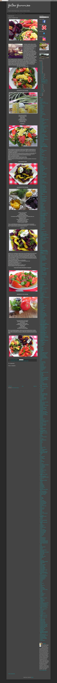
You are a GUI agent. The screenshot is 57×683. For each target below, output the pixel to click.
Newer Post (10, 386)
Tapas (41, 584)
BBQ (41, 148)
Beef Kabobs (42, 156)
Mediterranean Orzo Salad (44, 412)
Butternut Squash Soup (43, 192)
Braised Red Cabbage (43, 176)
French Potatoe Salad (43, 305)
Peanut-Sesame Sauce (43, 449)
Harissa (41, 351)
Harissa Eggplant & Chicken (44, 352)
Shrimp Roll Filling (42, 532)
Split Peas (41, 555)
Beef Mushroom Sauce (43, 157)
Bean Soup (41, 152)
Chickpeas (41, 227)
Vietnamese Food (42, 623)
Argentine (41, 112)
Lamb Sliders (42, 375)
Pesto (41, 454)
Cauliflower (41, 205)
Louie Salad (42, 396)
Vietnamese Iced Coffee (43, 625)
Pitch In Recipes (42, 458)
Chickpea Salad (42, 225)
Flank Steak (42, 303)
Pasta (41, 446)
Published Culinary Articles (12, 13)
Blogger (32, 677)
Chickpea (41, 223)
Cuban (41, 262)
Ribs (40, 495)
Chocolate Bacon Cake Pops (44, 234)
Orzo (41, 437)
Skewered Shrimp (42, 539)
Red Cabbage (42, 486)
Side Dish (41, 535)
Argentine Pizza (42, 113)
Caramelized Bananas (43, 200)
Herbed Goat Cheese (43, 355)
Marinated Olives (42, 408)
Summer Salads (42, 566)
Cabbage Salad (42, 194)
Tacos (41, 582)
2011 (41, 95)
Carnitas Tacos (42, 203)
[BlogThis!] (20, 359)
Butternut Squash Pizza (43, 191)
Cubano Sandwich (42, 267)
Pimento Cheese (42, 456)
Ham (41, 346)
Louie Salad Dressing (43, 397)
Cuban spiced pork (43, 265)
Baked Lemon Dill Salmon (43, 136)
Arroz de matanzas (43, 114)
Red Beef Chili (42, 485)
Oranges (41, 435)
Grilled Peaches (42, 331)
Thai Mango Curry (42, 593)
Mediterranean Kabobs (43, 411)
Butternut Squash (42, 190)
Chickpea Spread (42, 226)
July (41, 84)
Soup (41, 544)
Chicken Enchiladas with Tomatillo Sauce (43, 215)
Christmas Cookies (43, 238)
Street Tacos (42, 560)
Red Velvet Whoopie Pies (43, 492)
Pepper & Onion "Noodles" (44, 451)
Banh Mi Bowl (42, 141)
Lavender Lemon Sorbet (43, 378)
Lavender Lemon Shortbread (44, 377)
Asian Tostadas (42, 123)
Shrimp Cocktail (42, 529)
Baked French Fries (43, 135)
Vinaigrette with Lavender (43, 626)
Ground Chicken (42, 344)
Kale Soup (41, 374)
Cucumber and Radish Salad (44, 268)
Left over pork (42, 380)
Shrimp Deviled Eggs (43, 530)
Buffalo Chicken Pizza (43, 187)
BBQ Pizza (41, 149)
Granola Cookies (42, 316)
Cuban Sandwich (42, 264)
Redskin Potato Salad (43, 493)
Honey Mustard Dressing (43, 356)
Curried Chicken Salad (43, 273)
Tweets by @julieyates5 (11, 673)
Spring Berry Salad (43, 556)
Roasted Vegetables (43, 503)
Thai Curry (41, 592)
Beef (41, 155)
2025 (41, 63)
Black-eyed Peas (42, 172)
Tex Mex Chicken (42, 588)
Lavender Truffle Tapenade (44, 379)
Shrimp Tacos (42, 534)
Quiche (41, 479)
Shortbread (41, 526)
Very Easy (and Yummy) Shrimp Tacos (44, 81)
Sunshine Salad (42, 568)
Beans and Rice (42, 154)
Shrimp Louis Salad (43, 531)
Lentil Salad (42, 390)
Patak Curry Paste (42, 447)
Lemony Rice (42, 389)
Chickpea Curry (42, 224)
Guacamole (41, 345)
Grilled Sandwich (42, 339)
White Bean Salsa (42, 629)
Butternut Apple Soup (43, 189)
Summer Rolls (42, 565)
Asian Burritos (42, 118)
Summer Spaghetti (42, 567)
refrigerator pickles (42, 494)
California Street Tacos (43, 198)
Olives (41, 434)
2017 (41, 69)
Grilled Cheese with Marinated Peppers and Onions (44, 324)
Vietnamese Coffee (43, 622)
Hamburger (41, 349)
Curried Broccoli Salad (43, 272)
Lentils (41, 392)
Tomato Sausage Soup (43, 608)
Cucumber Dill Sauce (43, 269)
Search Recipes (19, 13)
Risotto (41, 499)
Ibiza (41, 360)
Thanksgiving (42, 594)
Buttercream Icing (42, 188)
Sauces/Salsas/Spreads (43, 520)
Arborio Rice (42, 111)
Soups (41, 545)
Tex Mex (41, 586)
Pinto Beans (42, 457)
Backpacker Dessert (43, 132)
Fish (40, 302)
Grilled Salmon (42, 338)
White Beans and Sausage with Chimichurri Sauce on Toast (44, 632)
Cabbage (41, 193)
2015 (41, 71)
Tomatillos (41, 601)
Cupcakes (41, 271)
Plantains (41, 460)
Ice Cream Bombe (42, 361)
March (42, 89)
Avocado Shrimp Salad (43, 131)
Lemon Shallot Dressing (43, 383)
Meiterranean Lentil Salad (43, 414)
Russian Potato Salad (43, 505)
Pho (40, 455)
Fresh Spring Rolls (42, 307)
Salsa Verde (42, 515)
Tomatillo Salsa (42, 599)
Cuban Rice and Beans (43, 263)
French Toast (42, 306)
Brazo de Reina (42, 177)
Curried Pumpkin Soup (43, 274)
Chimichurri (41, 232)
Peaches (41, 448)
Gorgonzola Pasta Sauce (43, 315)
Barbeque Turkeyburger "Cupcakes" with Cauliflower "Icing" (44, 146)
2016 (41, 70)
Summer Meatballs (43, 564)
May (42, 86)
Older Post (35, 386)
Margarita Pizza (42, 404)
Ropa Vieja (41, 504)
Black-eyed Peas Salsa (43, 173)
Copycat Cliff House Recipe (44, 253)
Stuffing (41, 563)
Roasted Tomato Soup (43, 502)
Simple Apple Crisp (43, 537)
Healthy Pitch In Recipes (43, 353)
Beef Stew (41, 158)
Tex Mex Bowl (42, 587)
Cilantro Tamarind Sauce (43, 241)
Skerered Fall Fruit (42, 538)
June (42, 85)
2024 (41, 64)
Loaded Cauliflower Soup (43, 393)
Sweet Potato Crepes (43, 574)
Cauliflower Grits (42, 206)
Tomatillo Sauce (42, 600)
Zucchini (41, 639)
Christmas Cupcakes (43, 239)
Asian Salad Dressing (43, 122)
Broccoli (41, 178)
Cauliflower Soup (42, 207)
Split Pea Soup (42, 554)
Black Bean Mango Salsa (43, 168)
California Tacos (42, 199)
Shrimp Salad (42, 533)
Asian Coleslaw (42, 120)
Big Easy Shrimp (42, 166)
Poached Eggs (42, 461)
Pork (41, 462)
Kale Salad (41, 373)
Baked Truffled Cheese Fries (44, 139)
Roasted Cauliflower (43, 501)
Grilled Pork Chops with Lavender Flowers (43, 332)
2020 (41, 65)
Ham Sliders (42, 347)
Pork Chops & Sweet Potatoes (44, 464)
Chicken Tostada (42, 222)
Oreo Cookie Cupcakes (43, 436)
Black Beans (42, 170)
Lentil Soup (41, 391)
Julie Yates (44, 643)
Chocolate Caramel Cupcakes (44, 237)
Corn (41, 254)
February (42, 90)
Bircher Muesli (42, 167)
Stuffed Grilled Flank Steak (44, 561)
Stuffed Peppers (42, 562)
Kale (40, 371)
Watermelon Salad (42, 627)
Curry (41, 275)
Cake (41, 195)
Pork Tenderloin (42, 465)
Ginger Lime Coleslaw (43, 313)
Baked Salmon (42, 138)
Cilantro (41, 240)
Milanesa (41, 416)
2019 (41, 66)
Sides (41, 536)
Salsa (41, 514)
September (42, 77)
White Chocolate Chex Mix (44, 635)
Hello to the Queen (43, 354)
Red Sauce (41, 488)
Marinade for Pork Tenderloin (44, 405)
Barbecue (41, 142)
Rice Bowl (41, 497)
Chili (40, 230)
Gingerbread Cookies (43, 314)
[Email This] (19, 359)
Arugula (41, 115)
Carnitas (41, 202)
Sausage (41, 521)
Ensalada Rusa (42, 296)
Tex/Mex (41, 590)
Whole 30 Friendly (42, 636)
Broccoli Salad (42, 179)
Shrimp (41, 528)
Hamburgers (42, 350)
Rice (40, 496)
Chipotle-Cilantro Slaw (43, 233)
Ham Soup (41, 348)
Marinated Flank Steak (43, 407)
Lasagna (41, 376)
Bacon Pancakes (42, 134)
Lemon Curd (42, 382)
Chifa (41, 228)
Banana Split (42, 140)
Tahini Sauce (42, 583)
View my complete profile (42, 670)
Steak (41, 558)
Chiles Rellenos (42, 229)
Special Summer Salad (44, 79)
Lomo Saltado (42, 395)
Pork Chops (42, 463)
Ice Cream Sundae (43, 362)
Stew (41, 559)
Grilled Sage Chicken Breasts (44, 337)
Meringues (41, 415)
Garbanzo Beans (42, 310)
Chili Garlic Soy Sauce (43, 231)
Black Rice (41, 171)
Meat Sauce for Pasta (43, 409)
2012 (41, 94)
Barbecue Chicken (42, 143)
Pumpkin (41, 473)
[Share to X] (21, 359)
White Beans (42, 630)
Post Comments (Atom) (15, 387)
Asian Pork (41, 121)
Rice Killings (42, 498)
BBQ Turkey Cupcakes (43, 150)
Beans (41, 153)
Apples (41, 110)
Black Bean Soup (42, 169)
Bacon (41, 133)
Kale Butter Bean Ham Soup (44, 372)
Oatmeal (41, 427)
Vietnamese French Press (44, 624)
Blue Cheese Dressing (43, 174)
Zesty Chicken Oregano (43, 638)
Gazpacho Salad (42, 312)
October (42, 76)
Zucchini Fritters (42, 640)
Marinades (41, 406)
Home (24, 13)
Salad (41, 506)
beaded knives (42, 151)
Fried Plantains (42, 308)
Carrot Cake (42, 204)
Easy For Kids (42, 283)
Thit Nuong (41, 595)
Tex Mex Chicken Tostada (43, 589)
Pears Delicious (42, 450)
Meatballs (41, 410)
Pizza (41, 459)
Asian (41, 117)
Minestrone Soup (42, 418)
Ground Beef (42, 343)
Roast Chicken (42, 500)
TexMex (41, 591)
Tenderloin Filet (42, 585)
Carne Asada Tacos (43, 201)
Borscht (41, 175)
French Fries (42, 304)
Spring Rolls (42, 557)
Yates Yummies (19, 5)
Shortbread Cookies (43, 527)
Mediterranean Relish (43, 413)
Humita (41, 359)
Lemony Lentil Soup (43, 388)
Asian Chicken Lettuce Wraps (44, 119)
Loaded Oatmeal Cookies (43, 394)
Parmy (41, 445)
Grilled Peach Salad (43, 330)
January (42, 91)
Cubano (41, 266)
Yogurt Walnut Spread (43, 637)
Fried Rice (41, 309)
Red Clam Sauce (42, 487)
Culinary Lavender (42, 270)
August (42, 78)
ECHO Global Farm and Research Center (43, 284)
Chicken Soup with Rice (43, 221)
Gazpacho (41, 311)
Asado (41, 116)
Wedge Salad (42, 628)
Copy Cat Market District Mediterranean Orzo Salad (44, 250)
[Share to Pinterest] (22, 359)
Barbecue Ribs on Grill (43, 144)
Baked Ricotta (42, 137)
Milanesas (41, 417)
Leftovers (41, 381)
